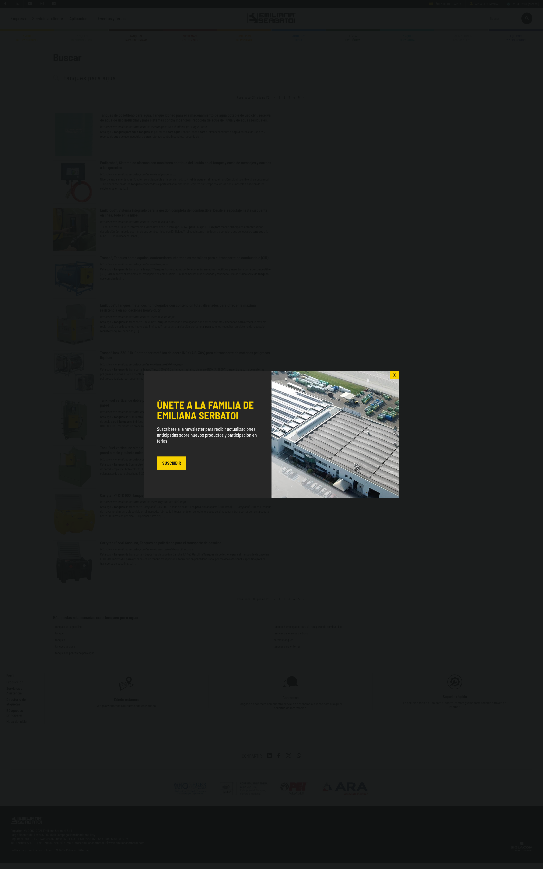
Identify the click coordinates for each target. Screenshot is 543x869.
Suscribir (171, 463)
